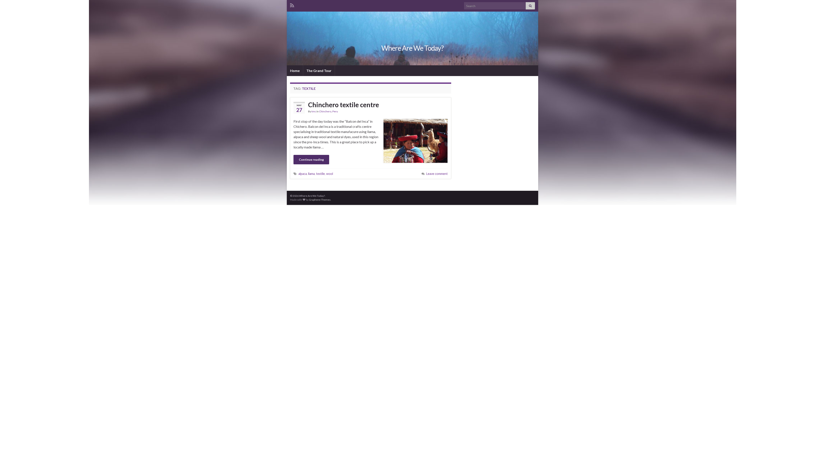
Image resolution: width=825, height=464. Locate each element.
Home (295, 71)
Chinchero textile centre (343, 104)
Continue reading (311, 159)
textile (320, 174)
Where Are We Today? (412, 48)
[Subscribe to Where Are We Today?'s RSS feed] (292, 5)
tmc (314, 111)
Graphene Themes (320, 199)
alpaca (302, 174)
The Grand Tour (319, 71)
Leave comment (437, 174)
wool (329, 174)
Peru (335, 111)
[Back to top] (815, 454)
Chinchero (325, 111)
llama (311, 174)
